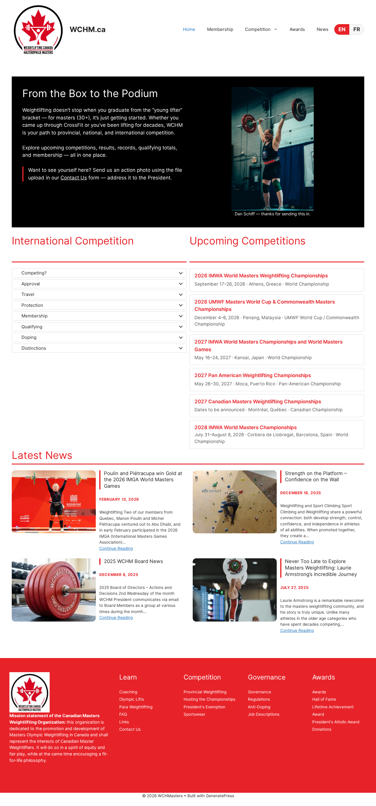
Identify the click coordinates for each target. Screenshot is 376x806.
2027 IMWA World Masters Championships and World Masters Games (268, 345)
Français (356, 29)
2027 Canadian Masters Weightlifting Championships (257, 401)
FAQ (123, 714)
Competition (258, 29)
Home (189, 29)
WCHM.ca (88, 29)
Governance (259, 692)
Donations (321, 729)
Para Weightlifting (135, 707)
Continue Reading (116, 548)
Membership (220, 29)
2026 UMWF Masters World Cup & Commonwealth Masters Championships (264, 305)
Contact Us (74, 178)
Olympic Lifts (131, 699)
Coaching (128, 692)
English (341, 29)
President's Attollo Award (335, 722)
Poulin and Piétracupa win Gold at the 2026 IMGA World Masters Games (143, 479)
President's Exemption (204, 707)
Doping (28, 337)
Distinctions (33, 348)
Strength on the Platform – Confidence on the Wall (316, 476)
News (322, 29)
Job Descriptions (263, 714)
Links (124, 722)
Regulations (259, 699)
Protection (32, 305)
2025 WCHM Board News (133, 561)
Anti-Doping (259, 707)
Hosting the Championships (209, 699)
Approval (30, 284)
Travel (27, 294)
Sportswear (194, 714)
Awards (297, 29)
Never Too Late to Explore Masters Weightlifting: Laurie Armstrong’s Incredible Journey (321, 567)
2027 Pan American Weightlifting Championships (252, 375)
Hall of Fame (324, 699)
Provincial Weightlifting (205, 692)
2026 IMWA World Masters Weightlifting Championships (261, 276)
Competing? (34, 273)
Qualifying (31, 326)
